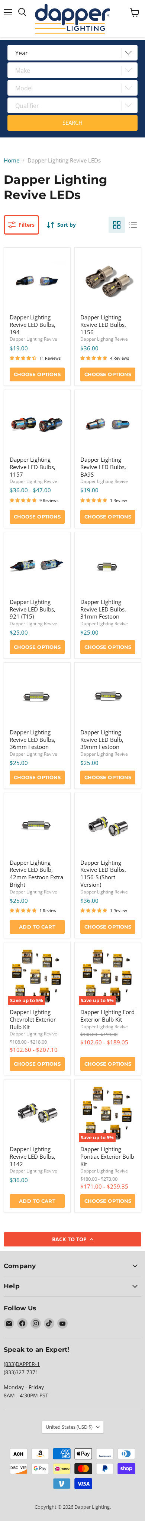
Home (11, 160)
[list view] (133, 225)
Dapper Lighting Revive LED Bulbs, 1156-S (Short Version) (103, 873)
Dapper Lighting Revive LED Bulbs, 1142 (32, 1156)
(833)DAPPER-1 (22, 1363)
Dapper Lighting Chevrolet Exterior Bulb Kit (33, 1019)
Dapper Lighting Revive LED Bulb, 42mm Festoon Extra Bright (36, 873)
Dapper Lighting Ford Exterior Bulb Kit (107, 1015)
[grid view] (117, 225)
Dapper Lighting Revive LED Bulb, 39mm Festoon (101, 739)
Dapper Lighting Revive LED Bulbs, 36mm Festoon (32, 739)
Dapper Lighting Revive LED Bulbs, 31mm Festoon (103, 609)
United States (69, 1427)
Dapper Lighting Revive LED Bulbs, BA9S (103, 467)
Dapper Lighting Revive (33, 339)
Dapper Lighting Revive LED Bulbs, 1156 (103, 324)
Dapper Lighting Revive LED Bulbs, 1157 (32, 467)
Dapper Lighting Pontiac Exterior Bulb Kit (107, 1156)
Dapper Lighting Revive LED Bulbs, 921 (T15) (32, 609)
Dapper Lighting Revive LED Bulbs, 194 (32, 324)
